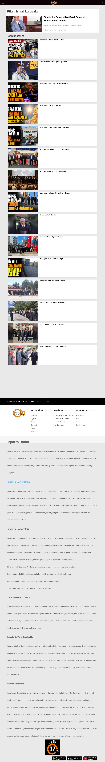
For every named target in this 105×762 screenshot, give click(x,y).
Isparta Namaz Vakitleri (61, 419)
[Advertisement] (52, 381)
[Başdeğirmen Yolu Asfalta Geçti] (23, 277)
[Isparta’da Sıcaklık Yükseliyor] (23, 124)
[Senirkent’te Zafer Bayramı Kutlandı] (23, 364)
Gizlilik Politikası (81, 425)
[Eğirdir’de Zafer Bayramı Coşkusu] (23, 342)
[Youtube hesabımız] (48, 401)
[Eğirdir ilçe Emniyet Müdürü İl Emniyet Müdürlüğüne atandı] (24, 31)
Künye (78, 419)
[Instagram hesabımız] (44, 401)
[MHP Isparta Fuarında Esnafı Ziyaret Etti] (23, 167)
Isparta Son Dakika (18, 481)
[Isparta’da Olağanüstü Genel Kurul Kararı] (23, 211)
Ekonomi (34, 425)
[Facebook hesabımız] (38, 401)
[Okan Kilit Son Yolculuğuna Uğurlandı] (23, 80)
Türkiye (33, 422)
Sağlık (33, 428)
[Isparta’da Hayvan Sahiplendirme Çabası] (23, 145)
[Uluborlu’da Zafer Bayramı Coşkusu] (23, 321)
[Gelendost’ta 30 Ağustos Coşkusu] (23, 255)
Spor (32, 431)
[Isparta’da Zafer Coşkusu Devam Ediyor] (23, 102)
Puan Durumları (59, 425)
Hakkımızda (80, 415)
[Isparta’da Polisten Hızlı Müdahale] (23, 58)
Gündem (34, 415)
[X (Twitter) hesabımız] (41, 401)
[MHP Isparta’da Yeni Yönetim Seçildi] (23, 189)
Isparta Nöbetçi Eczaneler (62, 422)
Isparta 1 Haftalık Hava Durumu (64, 415)
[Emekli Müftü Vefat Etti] (23, 233)
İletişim (78, 422)
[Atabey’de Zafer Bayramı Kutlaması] (23, 299)
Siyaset (33, 419)
